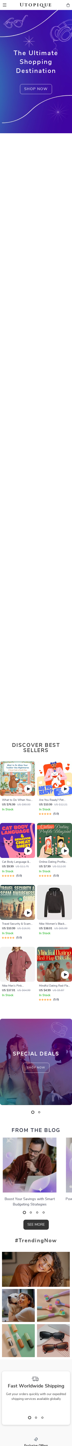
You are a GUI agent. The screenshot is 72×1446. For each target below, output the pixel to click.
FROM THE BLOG (36, 1130)
